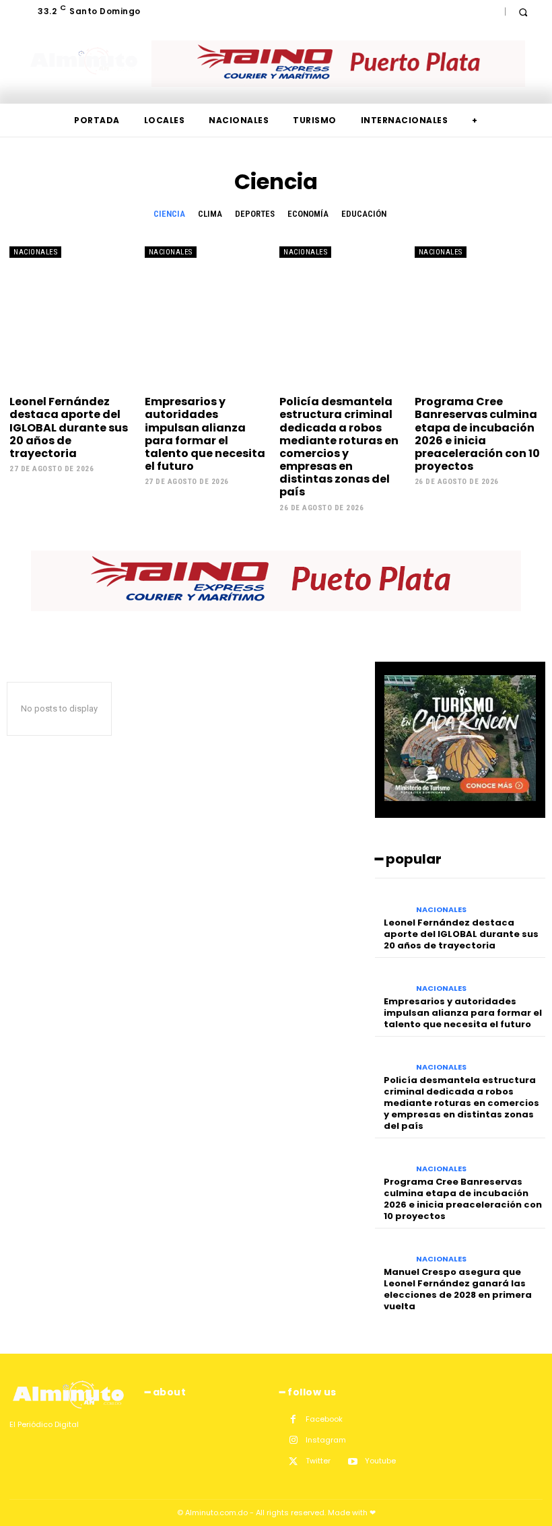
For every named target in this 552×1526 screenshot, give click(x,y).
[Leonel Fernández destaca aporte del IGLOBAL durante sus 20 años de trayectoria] (73, 317)
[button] (522, 12)
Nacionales (35, 252)
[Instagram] (293, 1440)
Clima (210, 214)
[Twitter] (293, 1461)
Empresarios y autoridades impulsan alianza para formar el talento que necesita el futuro (205, 434)
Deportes (255, 214)
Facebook (324, 1419)
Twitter (318, 1460)
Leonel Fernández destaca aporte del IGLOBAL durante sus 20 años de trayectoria (68, 427)
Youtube (380, 1460)
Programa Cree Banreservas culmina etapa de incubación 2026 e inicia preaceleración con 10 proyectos (477, 434)
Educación (363, 214)
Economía (308, 214)
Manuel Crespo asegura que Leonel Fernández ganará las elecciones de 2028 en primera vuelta (458, 1289)
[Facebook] (293, 1419)
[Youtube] (352, 1461)
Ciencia (169, 214)
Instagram (326, 1439)
